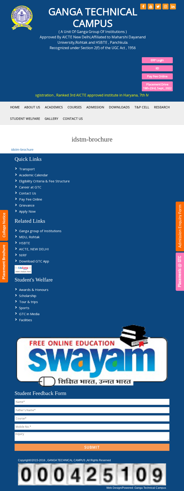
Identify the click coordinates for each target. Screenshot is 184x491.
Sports (24, 308)
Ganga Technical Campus (150, 487)
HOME (15, 107)
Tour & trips (28, 301)
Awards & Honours (33, 289)
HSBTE (24, 243)
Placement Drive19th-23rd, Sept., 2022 (157, 86)
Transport (27, 169)
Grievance (27, 205)
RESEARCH (162, 107)
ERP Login (157, 60)
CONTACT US (73, 118)
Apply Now (27, 211)
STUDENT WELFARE (25, 118)
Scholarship (27, 295)
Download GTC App (34, 261)
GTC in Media (29, 314)
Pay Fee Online (157, 76)
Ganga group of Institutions (40, 231)
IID (157, 68)
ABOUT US (32, 107)
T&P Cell (141, 107)
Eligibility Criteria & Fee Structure (44, 181)
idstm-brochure (22, 149)
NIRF (23, 255)
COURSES (75, 107)
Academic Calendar (33, 175)
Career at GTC (30, 187)
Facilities (25, 320)
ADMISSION (95, 107)
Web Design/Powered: (120, 487)
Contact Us (27, 193)
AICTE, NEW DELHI (34, 249)
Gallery (51, 118)
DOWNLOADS (119, 107)
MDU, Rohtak (29, 237)
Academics (54, 107)
